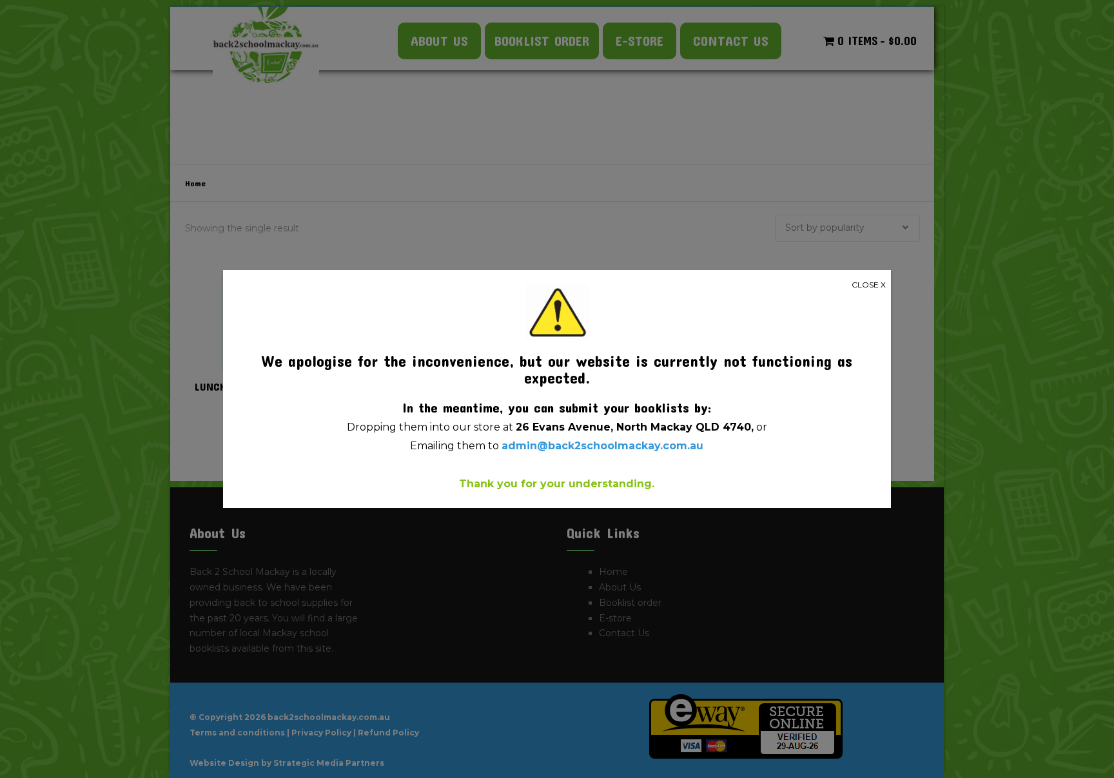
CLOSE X (869, 284)
